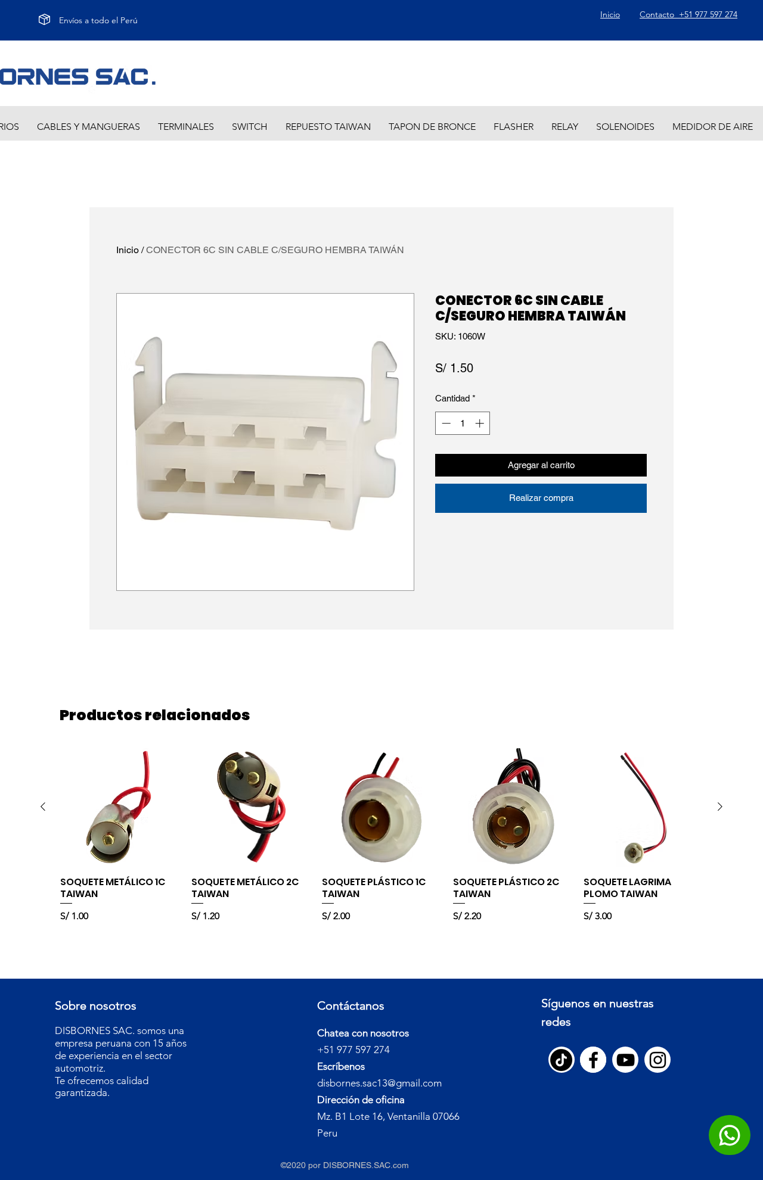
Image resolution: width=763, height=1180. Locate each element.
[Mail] (729, 1135)
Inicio (127, 250)
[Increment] (481, 423)
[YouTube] (626, 1060)
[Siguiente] (720, 806)
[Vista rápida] (119, 807)
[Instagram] (658, 1060)
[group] (381, 841)
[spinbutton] (463, 423)
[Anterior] (43, 806)
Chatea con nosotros (363, 1033)
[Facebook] (593, 1060)
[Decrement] (445, 423)
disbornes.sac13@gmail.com (379, 1083)
